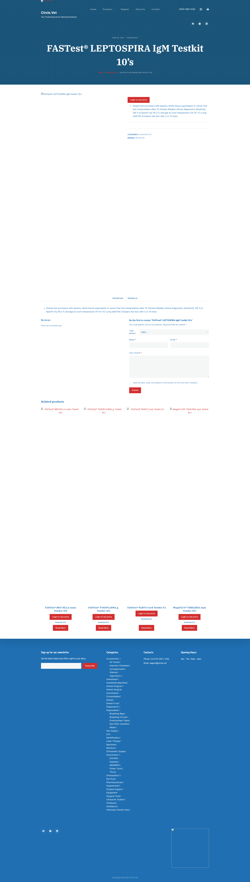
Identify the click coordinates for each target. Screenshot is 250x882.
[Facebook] (192, 23)
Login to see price (138, 100)
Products (107, 9)
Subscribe (90, 665)
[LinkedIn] (206, 23)
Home (93, 9)
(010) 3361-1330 (187, 9)
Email (173, 339)
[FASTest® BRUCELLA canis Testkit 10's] (60, 505)
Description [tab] (118, 298)
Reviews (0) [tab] (133, 298)
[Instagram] (199, 23)
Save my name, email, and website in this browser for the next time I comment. (165, 383)
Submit (135, 390)
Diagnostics (132, 38)
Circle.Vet (49, 13)
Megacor (140, 138)
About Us (140, 9)
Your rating (132, 332)
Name (132, 339)
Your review (135, 353)
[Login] (201, 9)
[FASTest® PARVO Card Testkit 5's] (146, 505)
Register (125, 9)
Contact (156, 9)
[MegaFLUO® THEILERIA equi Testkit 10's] (189, 505)
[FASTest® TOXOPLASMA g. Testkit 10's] (103, 505)
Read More (60, 628)
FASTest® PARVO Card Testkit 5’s (146, 607)
